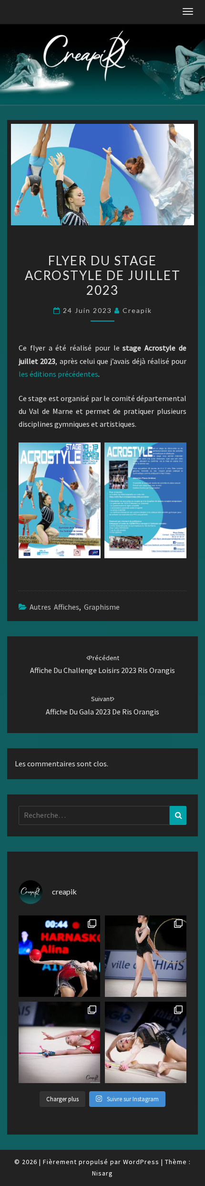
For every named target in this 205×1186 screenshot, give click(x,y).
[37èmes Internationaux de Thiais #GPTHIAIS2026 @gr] (59, 956)
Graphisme (102, 607)
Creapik (137, 310)
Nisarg (102, 1173)
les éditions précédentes (58, 374)
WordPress (141, 1161)
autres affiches (54, 607)
